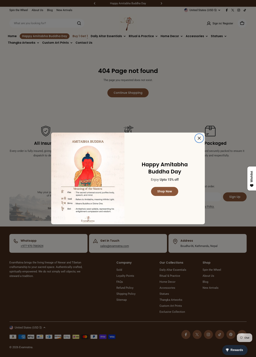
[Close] (199, 138)
